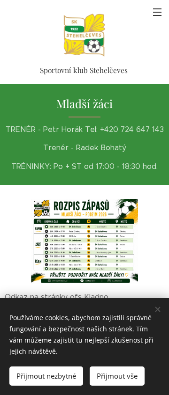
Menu (157, 11)
